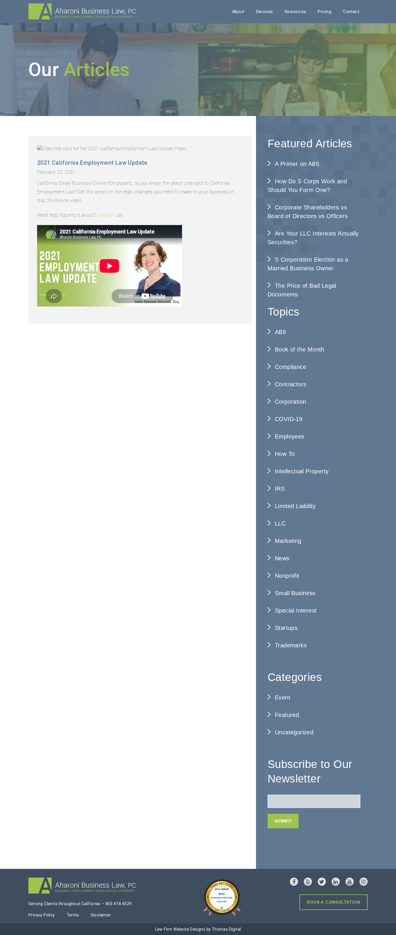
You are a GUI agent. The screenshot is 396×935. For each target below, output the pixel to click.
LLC (280, 523)
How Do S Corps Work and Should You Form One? (307, 185)
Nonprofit (287, 575)
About (238, 11)
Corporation (290, 401)
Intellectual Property (301, 471)
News (282, 558)
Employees (289, 436)
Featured (287, 715)
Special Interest (296, 610)
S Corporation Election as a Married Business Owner (308, 263)
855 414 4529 (119, 903)
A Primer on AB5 (297, 164)
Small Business (295, 593)
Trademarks (291, 645)
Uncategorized (294, 732)
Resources (295, 11)
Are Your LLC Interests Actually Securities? (313, 237)
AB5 (280, 332)
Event (282, 697)
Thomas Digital (226, 929)
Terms (73, 915)
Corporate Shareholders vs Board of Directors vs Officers (308, 211)
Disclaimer (101, 915)
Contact (351, 11)
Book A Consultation (333, 902)
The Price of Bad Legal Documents (302, 290)
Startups (286, 628)
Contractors (290, 384)
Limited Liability (295, 506)
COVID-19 (288, 419)
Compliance (290, 367)
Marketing (288, 541)
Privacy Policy (41, 915)
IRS (280, 488)
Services (264, 11)
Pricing (324, 11)
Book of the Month (299, 349)
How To (285, 454)
